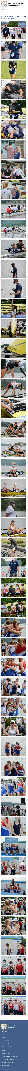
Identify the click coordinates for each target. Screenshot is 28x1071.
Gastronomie (6, 1053)
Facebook (6, 1065)
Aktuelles (4, 1031)
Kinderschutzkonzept (8, 1062)
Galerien (4, 1050)
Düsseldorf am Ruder (8, 1059)
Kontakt (4, 1037)
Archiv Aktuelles (6, 1034)
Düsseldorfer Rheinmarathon (10, 1047)
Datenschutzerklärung (8, 1044)
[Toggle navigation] (3, 9)
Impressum (5, 1041)
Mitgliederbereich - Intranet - (10, 1056)
